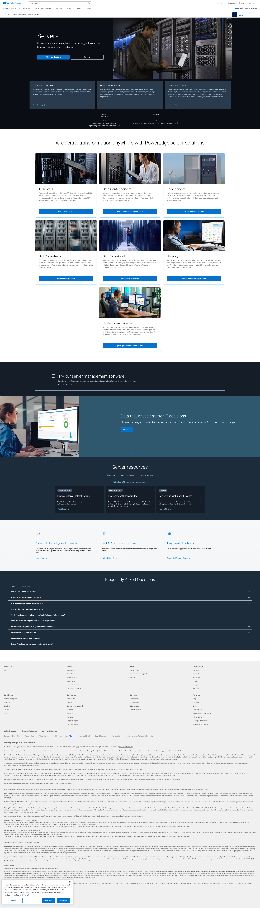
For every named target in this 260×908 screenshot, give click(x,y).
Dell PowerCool (114, 256)
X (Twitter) (196, 677)
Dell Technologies (10, 731)
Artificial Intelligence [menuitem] (9, 8)
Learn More (40, 558)
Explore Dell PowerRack (66, 279)
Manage (13, 900)
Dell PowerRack (50, 256)
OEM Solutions (134, 706)
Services (6, 710)
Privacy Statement (44, 736)
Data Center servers (117, 189)
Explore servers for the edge (194, 212)
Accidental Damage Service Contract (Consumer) (216, 763)
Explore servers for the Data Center (130, 212)
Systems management (119, 323)
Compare (240, 15)
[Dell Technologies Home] (12, 3)
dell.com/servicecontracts (168, 759)
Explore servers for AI (66, 212)
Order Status (71, 674)
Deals (6, 713)
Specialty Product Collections (202, 713)
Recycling (70, 717)
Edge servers (176, 189)
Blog (194, 699)
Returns (132, 677)
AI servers (46, 189)
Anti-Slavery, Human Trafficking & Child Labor (139, 736)
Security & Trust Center (200, 721)
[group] (130, 426)
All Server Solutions (53, 57)
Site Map (7, 671)
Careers (69, 702)
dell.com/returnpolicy (126, 747)
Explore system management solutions (130, 346)
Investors (70, 710)
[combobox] (60, 3)
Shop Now (87, 57)
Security (172, 256)
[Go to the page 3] (132, 453)
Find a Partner (134, 699)
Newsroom (70, 713)
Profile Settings (72, 677)
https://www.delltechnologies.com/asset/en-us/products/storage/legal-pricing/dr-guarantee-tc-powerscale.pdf (121, 779)
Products (7, 702)
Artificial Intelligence (10, 699)
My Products (71, 681)
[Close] (70, 882)
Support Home (134, 670)
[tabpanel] (130, 497)
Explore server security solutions (194, 279)
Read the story (173, 105)
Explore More (164, 509)
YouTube (195, 688)
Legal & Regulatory (101, 736)
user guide (48, 773)
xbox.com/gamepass (186, 789)
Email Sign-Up (197, 710)
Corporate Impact (72, 721)
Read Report (62, 509)
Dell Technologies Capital (75, 706)
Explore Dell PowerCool (130, 279)
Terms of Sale (29, 736)
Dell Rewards (197, 702)
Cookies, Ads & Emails (83, 736)
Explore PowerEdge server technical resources (129, 482)
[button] (221, 3)
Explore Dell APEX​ (108, 558)
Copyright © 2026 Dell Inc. (12, 736)
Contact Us (196, 674)
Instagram (196, 685)
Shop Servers (127, 430)
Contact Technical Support (138, 674)
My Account (71, 670)
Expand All (14, 586)
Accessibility (116, 736)
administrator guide (94, 773)
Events (195, 706)
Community (196, 670)
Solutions (7, 706)
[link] (232, 3)
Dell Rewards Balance (74, 688)
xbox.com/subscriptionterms (82, 789)
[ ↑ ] (178, 759)
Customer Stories (72, 724)
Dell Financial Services (49, 731)
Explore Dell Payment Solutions (178, 558)
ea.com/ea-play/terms (201, 789)
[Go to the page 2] (128, 453)
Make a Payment (72, 685)
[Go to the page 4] (137, 453)
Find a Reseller (134, 702)
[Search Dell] (89, 3)
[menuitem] (25, 8)
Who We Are (71, 699)
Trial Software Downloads (201, 724)
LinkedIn (195, 681)
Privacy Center (197, 717)
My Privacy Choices (61, 736)
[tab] (111, 475)
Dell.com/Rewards (247, 883)
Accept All (63, 900)
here (9, 798)
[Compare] (234, 14)
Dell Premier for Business (248, 8)
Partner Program (135, 710)
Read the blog (38, 105)
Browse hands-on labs (65, 385)
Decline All (48, 900)
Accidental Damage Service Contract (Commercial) (23, 765)
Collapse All (26, 586)
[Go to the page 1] (123, 453)
